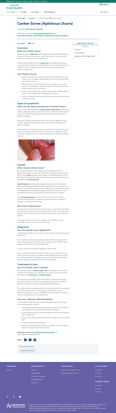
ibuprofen (33, 275)
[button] (21, 43)
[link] (50, 12)
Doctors (37, 1)
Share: (19, 340)
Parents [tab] (85, 46)
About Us (10, 370)
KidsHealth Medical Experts (45, 33)
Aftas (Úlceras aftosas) (34, 29)
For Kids (97, 373)
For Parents (98, 370)
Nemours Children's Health (24, 1)
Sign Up (105, 4)
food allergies (34, 179)
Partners (34, 370)
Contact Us (34, 382)
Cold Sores (77, 49)
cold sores (44, 63)
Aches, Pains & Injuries (27, 350)
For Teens (98, 376)
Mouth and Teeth (79, 53)
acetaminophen (45, 275)
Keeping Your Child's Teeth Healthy (84, 56)
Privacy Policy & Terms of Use (70, 370)
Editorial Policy (35, 373)
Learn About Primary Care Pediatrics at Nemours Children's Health (43, 35)
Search (106, 12)
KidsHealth (21, 18)
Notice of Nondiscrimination (70, 373)
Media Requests (36, 379)
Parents (32, 18)
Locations (44, 1)
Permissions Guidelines (38, 376)
